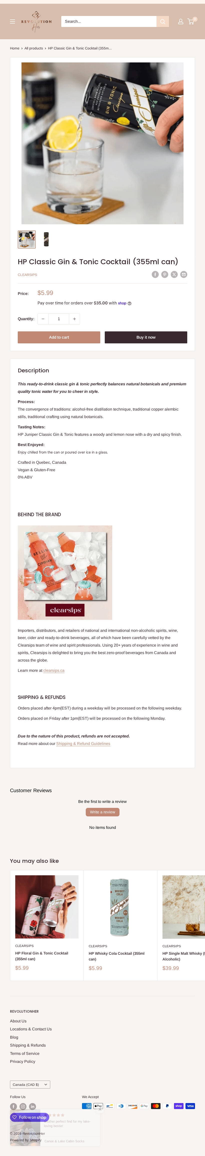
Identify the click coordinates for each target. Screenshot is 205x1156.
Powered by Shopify (26, 1140)
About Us (18, 1021)
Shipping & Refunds (28, 1045)
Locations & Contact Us (31, 1029)
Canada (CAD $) (26, 1085)
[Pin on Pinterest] (164, 274)
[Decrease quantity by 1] (43, 319)
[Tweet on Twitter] (174, 274)
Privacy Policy (22, 1061)
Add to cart (59, 337)
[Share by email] (183, 274)
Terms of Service (25, 1053)
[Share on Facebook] (155, 274)
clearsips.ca (53, 670)
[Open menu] (12, 21)
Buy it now (146, 337)
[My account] (180, 21)
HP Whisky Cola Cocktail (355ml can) (116, 956)
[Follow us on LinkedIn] (32, 1106)
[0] (191, 21)
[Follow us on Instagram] (23, 1106)
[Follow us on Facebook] (13, 1106)
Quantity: (26, 319)
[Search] (162, 21)
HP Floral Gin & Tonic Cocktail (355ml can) (41, 956)
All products (33, 48)
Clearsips (27, 275)
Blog (14, 1037)
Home (15, 48)
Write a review (102, 812)
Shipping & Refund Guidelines (83, 743)
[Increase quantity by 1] (74, 319)
